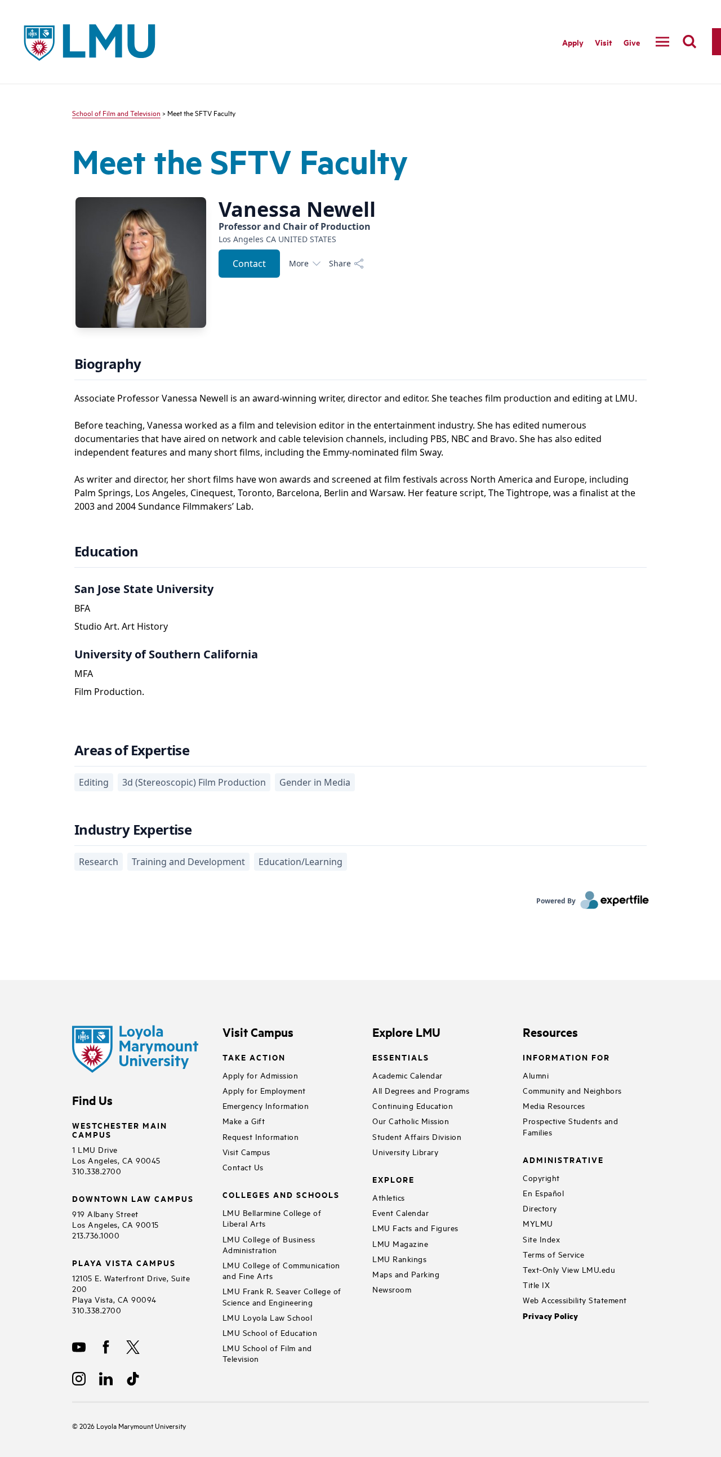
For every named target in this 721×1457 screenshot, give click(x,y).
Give (632, 42)
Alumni (536, 1075)
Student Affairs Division (416, 1136)
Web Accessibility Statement (575, 1299)
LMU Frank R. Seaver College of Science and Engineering (281, 1296)
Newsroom (391, 1289)
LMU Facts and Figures (415, 1227)
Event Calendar (400, 1212)
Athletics (388, 1197)
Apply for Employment (264, 1090)
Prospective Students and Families (570, 1126)
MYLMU (538, 1223)
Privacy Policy (550, 1316)
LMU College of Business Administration (268, 1244)
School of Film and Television (116, 113)
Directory (540, 1207)
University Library (405, 1151)
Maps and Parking (405, 1273)
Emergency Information (265, 1105)
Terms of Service (553, 1254)
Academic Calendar (407, 1075)
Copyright (541, 1177)
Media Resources (554, 1105)
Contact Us (243, 1166)
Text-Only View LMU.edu (569, 1269)
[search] (689, 41)
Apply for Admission (260, 1075)
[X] (132, 1347)
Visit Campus (246, 1151)
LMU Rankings (399, 1258)
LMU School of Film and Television (267, 1353)
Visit (603, 42)
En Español (543, 1192)
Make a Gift (243, 1120)
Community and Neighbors (572, 1090)
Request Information (260, 1136)
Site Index (541, 1238)
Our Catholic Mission (410, 1120)
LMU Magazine (400, 1243)
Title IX (536, 1284)
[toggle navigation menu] (662, 41)
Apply (573, 42)
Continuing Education (412, 1105)
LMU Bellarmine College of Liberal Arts (272, 1217)
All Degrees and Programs (420, 1090)
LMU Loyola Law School (267, 1317)
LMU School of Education (270, 1332)
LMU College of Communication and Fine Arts (281, 1270)
